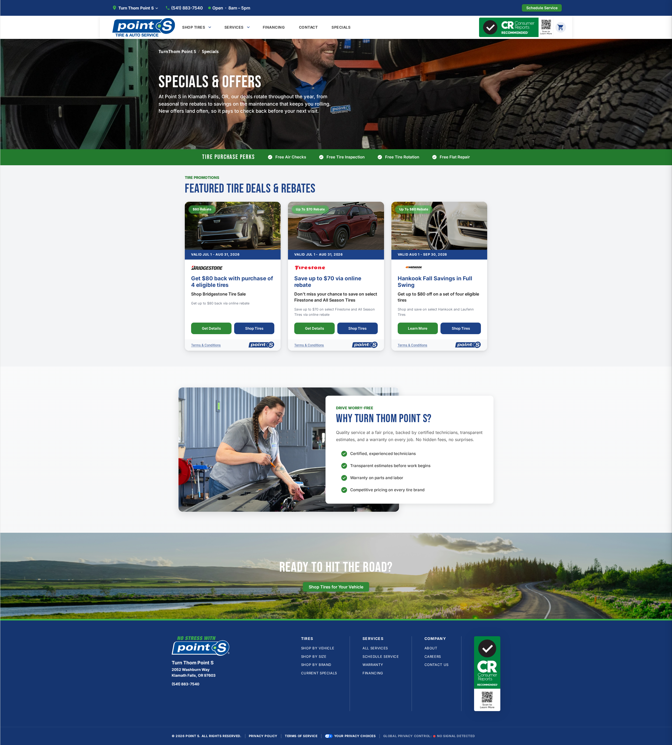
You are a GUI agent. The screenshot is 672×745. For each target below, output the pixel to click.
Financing (373, 673)
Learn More (417, 328)
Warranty (373, 665)
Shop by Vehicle (317, 648)
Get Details (211, 328)
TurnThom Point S (177, 51)
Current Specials (319, 673)
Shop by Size (314, 656)
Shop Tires (254, 328)
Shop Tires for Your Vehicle (336, 586)
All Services (375, 648)
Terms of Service (301, 736)
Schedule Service (381, 656)
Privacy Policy (263, 736)
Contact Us (436, 665)
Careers (432, 656)
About (430, 648)
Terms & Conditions (206, 345)
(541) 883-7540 (187, 8)
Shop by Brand (316, 665)
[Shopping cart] (560, 27)
